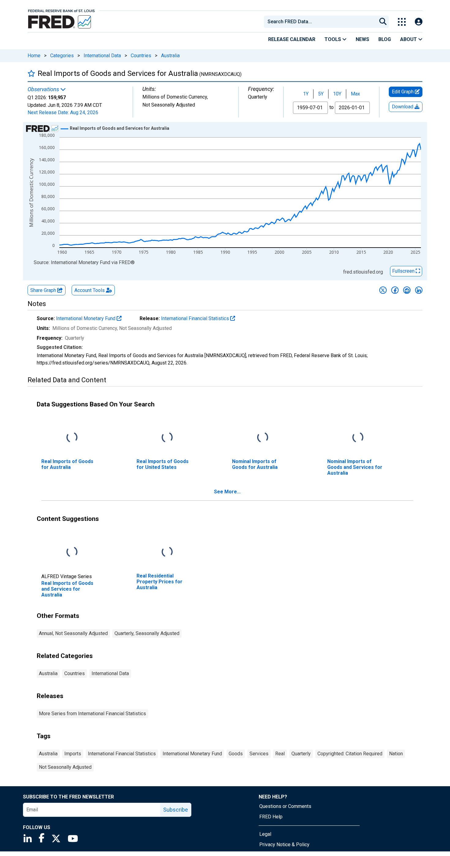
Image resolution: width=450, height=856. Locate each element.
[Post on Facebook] (395, 290)
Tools (333, 39)
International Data (102, 55)
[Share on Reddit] (407, 290)
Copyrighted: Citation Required (349, 754)
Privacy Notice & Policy (284, 844)
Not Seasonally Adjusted (65, 767)
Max (355, 94)
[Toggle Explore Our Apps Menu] (402, 22)
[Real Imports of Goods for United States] (167, 438)
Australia (170, 55)
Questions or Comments (285, 806)
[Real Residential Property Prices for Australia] (167, 552)
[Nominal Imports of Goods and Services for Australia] (357, 438)
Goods (236, 754)
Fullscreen (404, 271)
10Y (337, 94)
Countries (141, 55)
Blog (384, 39)
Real (280, 754)
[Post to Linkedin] (418, 290)
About (409, 39)
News (362, 39)
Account (89, 290)
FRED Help (271, 817)
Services (258, 754)
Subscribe (175, 809)
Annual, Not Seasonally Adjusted (73, 633)
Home (34, 55)
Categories (62, 55)
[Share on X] (383, 290)
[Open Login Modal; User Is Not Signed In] (418, 22)
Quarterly (301, 754)
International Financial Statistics (195, 318)
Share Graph (43, 290)
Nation (396, 754)
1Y (306, 94)
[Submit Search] (383, 22)
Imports (72, 754)
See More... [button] (227, 492)
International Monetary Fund (86, 318)
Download (403, 107)
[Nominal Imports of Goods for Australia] (262, 438)
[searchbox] (321, 22)
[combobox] (319, 22)
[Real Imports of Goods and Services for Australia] (72, 552)
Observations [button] (44, 89)
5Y (321, 94)
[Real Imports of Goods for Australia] (72, 438)
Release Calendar (291, 39)
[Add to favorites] (31, 73)
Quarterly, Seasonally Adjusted (146, 633)
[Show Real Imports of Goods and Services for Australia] (119, 128)
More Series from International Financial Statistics (92, 713)
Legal (265, 834)
